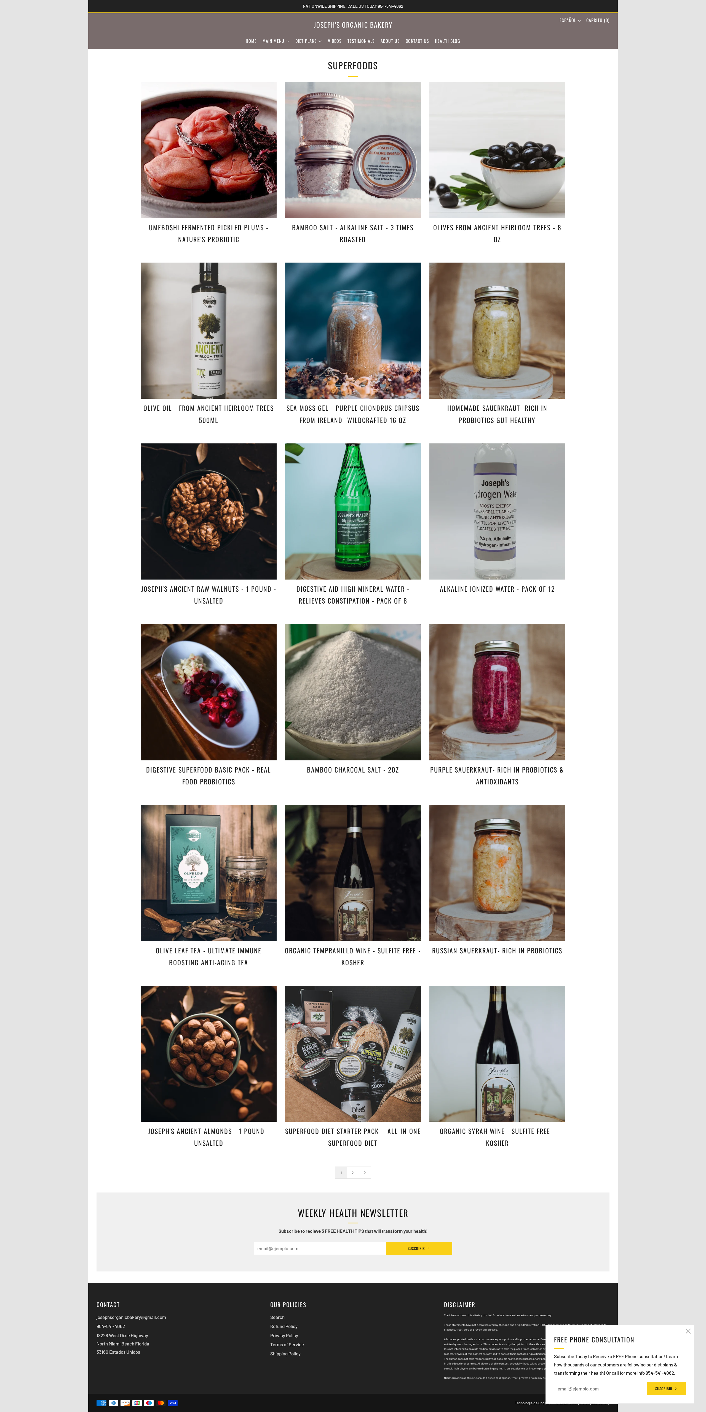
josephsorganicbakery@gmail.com (131, 1317)
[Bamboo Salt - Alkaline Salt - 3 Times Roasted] (353, 150)
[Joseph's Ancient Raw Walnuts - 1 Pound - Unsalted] (209, 511)
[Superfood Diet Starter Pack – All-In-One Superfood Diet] (353, 1054)
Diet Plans (306, 41)
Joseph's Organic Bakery (353, 25)
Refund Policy (284, 1326)
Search (277, 1317)
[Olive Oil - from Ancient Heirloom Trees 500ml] (209, 331)
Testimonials (361, 41)
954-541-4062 (111, 1326)
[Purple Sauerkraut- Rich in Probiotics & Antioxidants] (497, 692)
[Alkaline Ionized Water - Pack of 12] (497, 511)
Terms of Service (287, 1344)
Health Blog (447, 41)
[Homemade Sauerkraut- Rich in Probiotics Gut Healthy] (497, 331)
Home (251, 41)
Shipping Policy (285, 1353)
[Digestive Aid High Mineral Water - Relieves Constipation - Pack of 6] (353, 511)
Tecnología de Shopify (533, 1402)
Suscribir (416, 1248)
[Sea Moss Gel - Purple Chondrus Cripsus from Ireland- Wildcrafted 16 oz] (353, 331)
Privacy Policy (284, 1335)
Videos (335, 41)
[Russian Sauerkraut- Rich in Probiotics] (497, 873)
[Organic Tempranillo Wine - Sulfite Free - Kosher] (353, 873)
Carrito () (597, 20)
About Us (390, 41)
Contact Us (417, 41)
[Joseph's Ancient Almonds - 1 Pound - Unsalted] (209, 1054)
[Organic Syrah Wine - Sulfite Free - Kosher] (497, 1054)
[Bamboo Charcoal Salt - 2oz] (353, 692)
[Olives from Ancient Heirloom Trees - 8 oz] (497, 150)
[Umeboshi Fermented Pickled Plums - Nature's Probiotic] (209, 150)
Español (568, 20)
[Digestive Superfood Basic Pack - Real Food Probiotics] (209, 692)
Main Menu (273, 41)
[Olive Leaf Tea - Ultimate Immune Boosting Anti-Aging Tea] (209, 873)
